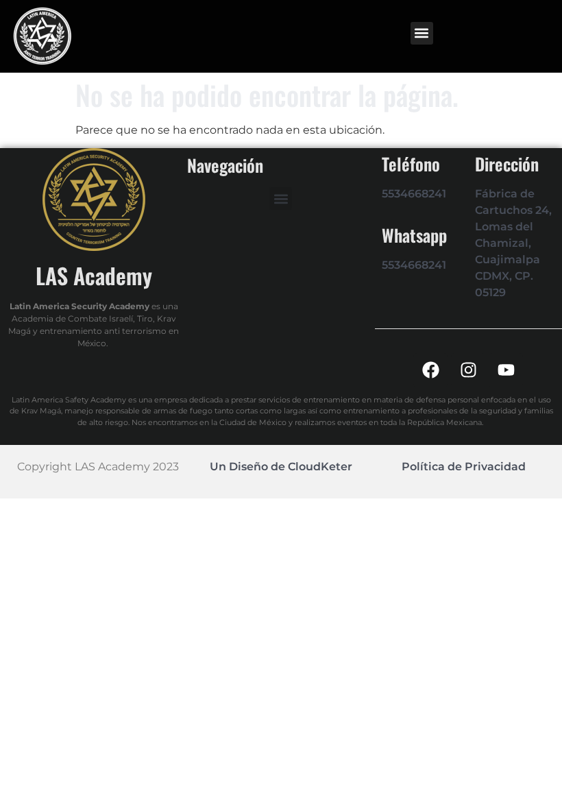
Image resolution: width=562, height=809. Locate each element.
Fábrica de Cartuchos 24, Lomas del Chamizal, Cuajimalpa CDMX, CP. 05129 (513, 243)
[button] (422, 33)
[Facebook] (430, 370)
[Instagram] (468, 370)
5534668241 (414, 193)
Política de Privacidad (464, 466)
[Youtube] (506, 370)
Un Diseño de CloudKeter (281, 466)
